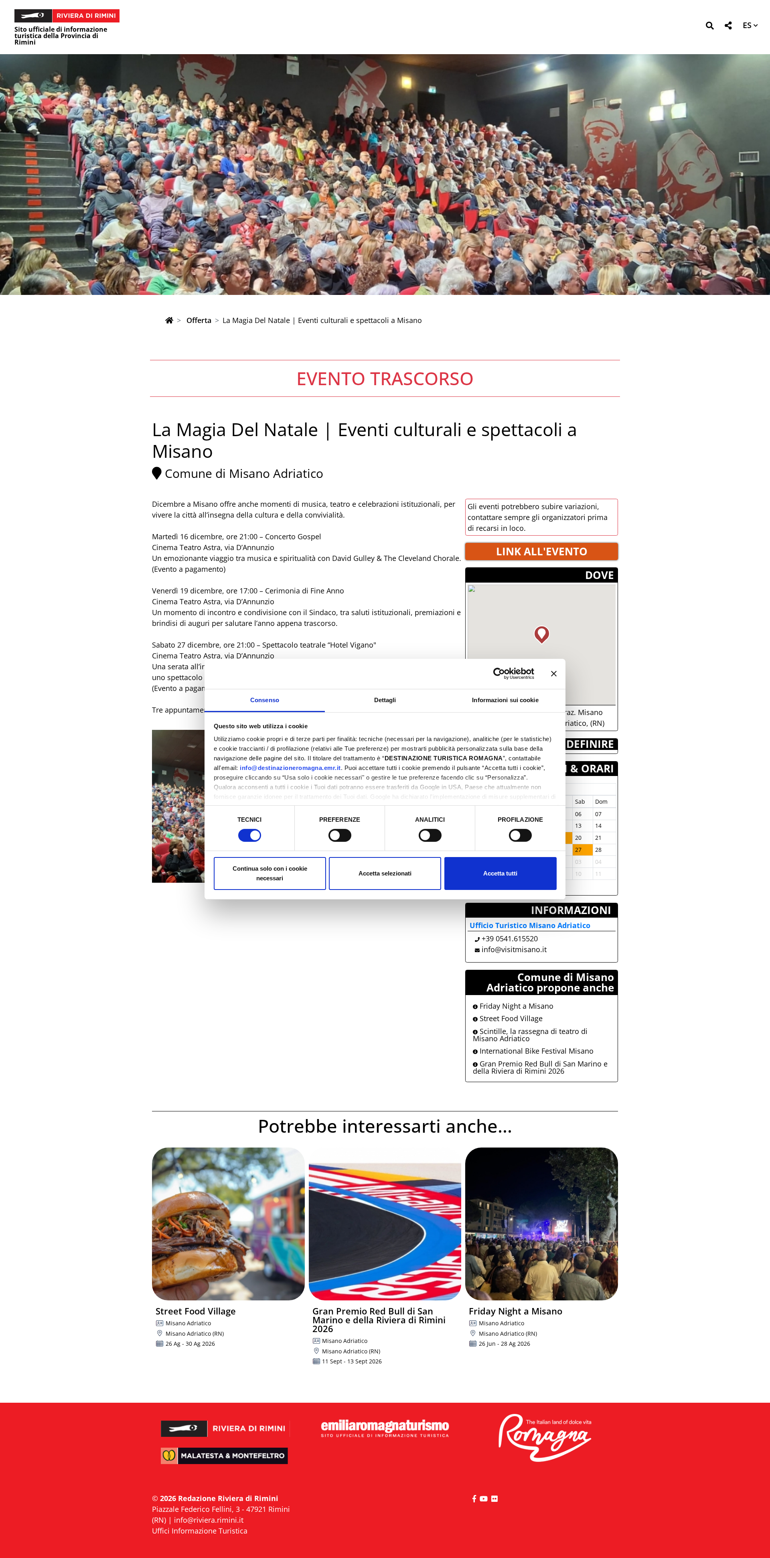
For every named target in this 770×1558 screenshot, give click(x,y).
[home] (169, 320)
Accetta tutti (500, 873)
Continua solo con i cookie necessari (270, 873)
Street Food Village (510, 1018)
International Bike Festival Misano (536, 1050)
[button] (709, 27)
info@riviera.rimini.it (208, 1520)
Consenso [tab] (264, 699)
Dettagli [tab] (385, 699)
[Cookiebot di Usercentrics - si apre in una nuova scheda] (499, 674)
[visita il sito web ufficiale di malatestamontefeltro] (225, 1461)
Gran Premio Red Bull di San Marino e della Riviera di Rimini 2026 (540, 1067)
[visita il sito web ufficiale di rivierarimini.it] (225, 1423)
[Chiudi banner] (554, 673)
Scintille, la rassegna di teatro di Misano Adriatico (530, 1035)
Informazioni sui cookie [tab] (505, 699)
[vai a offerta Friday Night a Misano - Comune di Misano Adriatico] (541, 1224)
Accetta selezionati (385, 873)
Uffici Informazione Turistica (199, 1531)
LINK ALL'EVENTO (542, 551)
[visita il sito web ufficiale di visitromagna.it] (544, 1438)
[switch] (339, 835)
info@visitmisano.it (514, 949)
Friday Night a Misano (515, 1006)
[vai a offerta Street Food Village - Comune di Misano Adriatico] (228, 1224)
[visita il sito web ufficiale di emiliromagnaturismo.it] (384, 1429)
